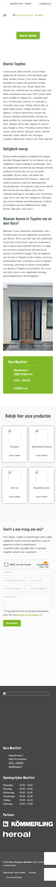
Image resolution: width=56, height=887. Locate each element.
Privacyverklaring (14, 877)
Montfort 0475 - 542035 (20, 3)
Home (20, 46)
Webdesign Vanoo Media (14, 872)
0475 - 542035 (22, 380)
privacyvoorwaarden (29, 614)
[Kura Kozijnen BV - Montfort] (28, 15)
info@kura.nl (45, 3)
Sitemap (32, 872)
